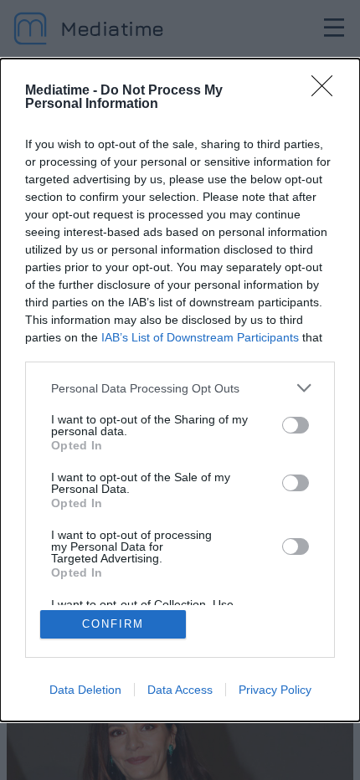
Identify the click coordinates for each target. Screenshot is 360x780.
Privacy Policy (275, 689)
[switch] (295, 425)
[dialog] (180, 390)
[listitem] (180, 388)
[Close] (327, 91)
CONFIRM (113, 624)
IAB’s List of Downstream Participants (200, 337)
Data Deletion (85, 689)
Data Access (180, 689)
